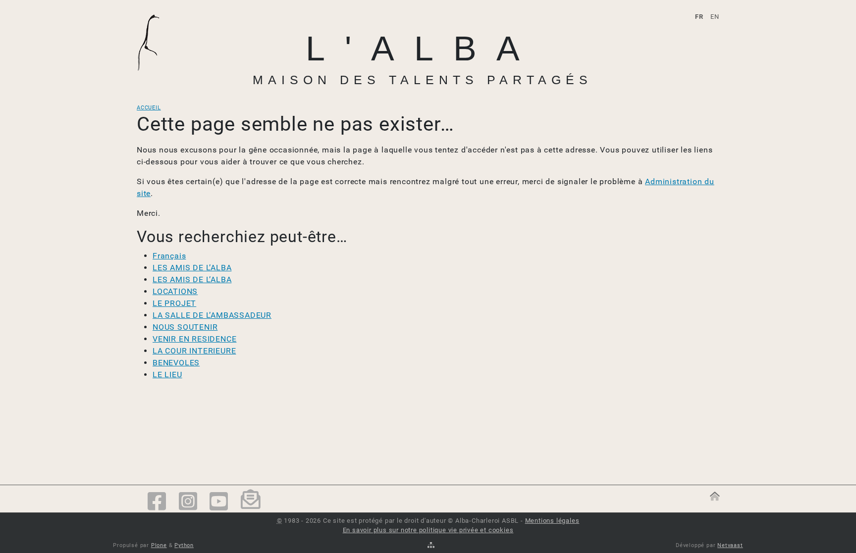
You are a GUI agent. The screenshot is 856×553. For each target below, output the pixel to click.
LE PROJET (174, 303)
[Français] (154, 43)
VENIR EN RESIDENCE (194, 339)
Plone (159, 545)
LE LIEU (167, 374)
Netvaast (730, 545)
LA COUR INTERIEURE (194, 350)
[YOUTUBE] (219, 502)
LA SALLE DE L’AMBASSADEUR (212, 315)
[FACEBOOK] (157, 502)
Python (184, 545)
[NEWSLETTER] (251, 502)
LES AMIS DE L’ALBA (192, 267)
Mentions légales (552, 520)
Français (169, 255)
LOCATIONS (175, 291)
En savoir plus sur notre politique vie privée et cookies (428, 530)
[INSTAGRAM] (188, 502)
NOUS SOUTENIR (185, 327)
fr (699, 16)
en (714, 16)
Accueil (149, 107)
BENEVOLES (176, 362)
